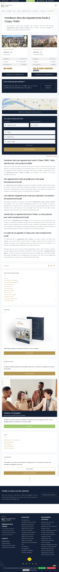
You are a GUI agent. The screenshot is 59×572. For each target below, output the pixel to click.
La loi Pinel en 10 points (10, 294)
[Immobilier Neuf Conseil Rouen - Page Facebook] (23, 563)
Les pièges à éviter (9, 296)
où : (4, 128)
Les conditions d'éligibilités (11, 282)
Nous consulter (29, 373)
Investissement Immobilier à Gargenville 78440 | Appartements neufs (48, 536)
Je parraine (30, 426)
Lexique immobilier (8, 446)
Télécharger (29, 353)
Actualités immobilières (27, 550)
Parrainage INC (25, 548)
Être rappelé (29, 469)
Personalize (26, 570)
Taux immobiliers (8, 444)
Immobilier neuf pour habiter (28, 532)
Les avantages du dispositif (11, 280)
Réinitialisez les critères (52, 156)
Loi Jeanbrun (25, 546)
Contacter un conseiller (48, 86)
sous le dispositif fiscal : (35, 121)
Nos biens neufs (26, 520)
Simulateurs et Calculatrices (12, 440)
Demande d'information (30, 473)
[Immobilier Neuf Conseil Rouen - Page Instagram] (29, 563)
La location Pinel (8, 288)
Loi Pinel (6, 278)
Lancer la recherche (29, 149)
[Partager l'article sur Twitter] (54, 266)
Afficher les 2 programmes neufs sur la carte (29, 112)
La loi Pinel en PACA (9, 300)
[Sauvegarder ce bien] (25, 37)
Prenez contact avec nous (49, 494)
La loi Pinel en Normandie (10, 298)
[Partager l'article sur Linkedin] (51, 266)
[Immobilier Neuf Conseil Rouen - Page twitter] (32, 563)
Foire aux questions (9, 448)
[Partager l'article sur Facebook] (49, 266)
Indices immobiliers (9, 442)
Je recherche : (7, 121)
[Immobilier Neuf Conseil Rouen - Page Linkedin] (26, 563)
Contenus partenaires (27, 552)
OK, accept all (42, 568)
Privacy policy (33, 570)
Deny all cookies (51, 568)
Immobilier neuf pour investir (29, 522)
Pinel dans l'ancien (9, 290)
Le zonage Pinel (8, 286)
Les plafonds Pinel (9, 284)
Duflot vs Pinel (8, 292)
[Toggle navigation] (56, 5)
